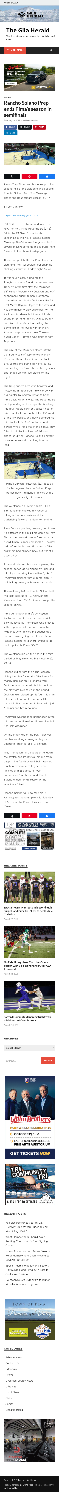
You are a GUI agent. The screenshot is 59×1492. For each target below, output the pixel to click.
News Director (31, 120)
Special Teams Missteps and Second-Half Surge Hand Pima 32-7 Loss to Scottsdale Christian (28, 911)
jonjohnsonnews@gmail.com (21, 215)
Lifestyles (11, 1386)
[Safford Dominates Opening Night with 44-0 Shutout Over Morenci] (29, 998)
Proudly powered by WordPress (18, 1485)
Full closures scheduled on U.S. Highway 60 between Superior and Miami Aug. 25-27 (27, 1227)
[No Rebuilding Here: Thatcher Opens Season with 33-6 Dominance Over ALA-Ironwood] (29, 943)
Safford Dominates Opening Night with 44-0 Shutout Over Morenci (27, 1018)
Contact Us (12, 1363)
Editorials (11, 1369)
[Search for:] (29, 1060)
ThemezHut (12, 1488)
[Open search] (51, 50)
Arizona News (14, 1357)
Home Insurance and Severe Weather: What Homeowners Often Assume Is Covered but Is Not (29, 1255)
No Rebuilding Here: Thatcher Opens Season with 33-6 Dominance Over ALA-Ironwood (28, 966)
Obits (8, 1398)
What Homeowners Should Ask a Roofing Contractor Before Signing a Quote (28, 1241)
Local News (12, 1392)
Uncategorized (14, 1409)
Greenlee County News (19, 1380)
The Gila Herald (28, 30)
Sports (7, 98)
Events (9, 1375)
